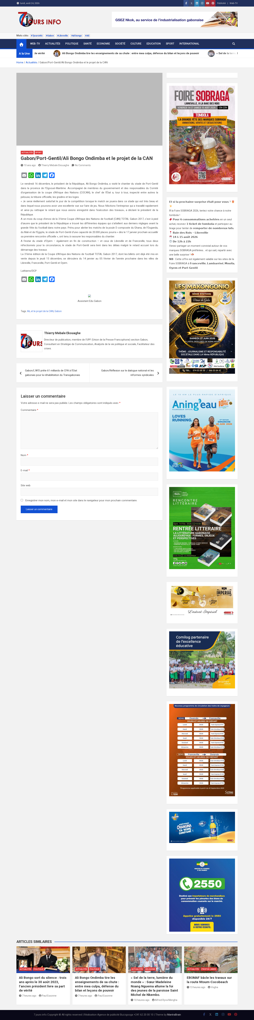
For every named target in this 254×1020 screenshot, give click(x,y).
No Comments (83, 165)
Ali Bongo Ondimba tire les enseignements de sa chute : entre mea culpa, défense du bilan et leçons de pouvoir (97, 984)
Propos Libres (208, 969)
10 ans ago (30, 165)
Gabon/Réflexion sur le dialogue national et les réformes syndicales (127, 373)
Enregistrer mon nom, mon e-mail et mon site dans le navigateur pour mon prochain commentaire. (81, 500)
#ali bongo (76, 36)
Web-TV (234, 3)
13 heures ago (197, 987)
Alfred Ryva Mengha (166, 1000)
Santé (87, 43)
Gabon (58, 311)
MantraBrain (174, 1014)
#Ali (87, 36)
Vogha (214, 987)
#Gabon (50, 36)
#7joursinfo (37, 36)
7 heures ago (29, 995)
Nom (24, 455)
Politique (71, 43)
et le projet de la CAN (42, 311)
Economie (103, 43)
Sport (170, 43)
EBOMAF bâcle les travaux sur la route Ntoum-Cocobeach (209, 980)
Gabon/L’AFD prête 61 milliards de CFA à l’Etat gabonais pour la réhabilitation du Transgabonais (52, 373)
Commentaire (29, 410)
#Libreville (62, 36)
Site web (25, 485)
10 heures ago (141, 1000)
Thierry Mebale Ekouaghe (55, 165)
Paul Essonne (49, 995)
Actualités (52, 43)
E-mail (25, 470)
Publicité (221, 3)
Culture (135, 43)
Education (154, 43)
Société (120, 43)
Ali (28, 311)
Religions (150, 969)
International (189, 43)
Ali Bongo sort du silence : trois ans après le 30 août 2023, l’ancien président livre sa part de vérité (42, 984)
